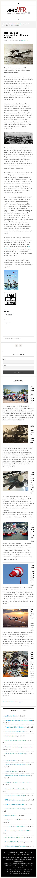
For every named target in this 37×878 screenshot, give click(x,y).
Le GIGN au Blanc (10, 716)
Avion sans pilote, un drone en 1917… (32, 435)
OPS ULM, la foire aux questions (15, 800)
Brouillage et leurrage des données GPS (17, 782)
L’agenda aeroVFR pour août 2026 (32, 573)
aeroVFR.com (25, 852)
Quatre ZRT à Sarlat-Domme (14, 842)
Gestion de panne (10, 736)
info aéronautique (22, 857)
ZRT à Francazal (10, 815)
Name (4, 359)
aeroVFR (18, 11)
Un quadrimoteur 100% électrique (15, 789)
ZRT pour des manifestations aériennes (17, 820)
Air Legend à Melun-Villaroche (32, 394)
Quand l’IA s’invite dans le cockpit (15, 809)
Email (4, 365)
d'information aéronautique (13, 852)
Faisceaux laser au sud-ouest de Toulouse (18, 720)
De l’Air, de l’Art (32, 655)
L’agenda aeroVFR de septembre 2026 (32, 482)
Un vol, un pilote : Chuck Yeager (15, 795)
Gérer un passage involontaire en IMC (17, 831)
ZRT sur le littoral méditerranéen (15, 846)
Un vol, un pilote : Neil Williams (14, 731)
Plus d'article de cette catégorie (13, 702)
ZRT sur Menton (10, 760)
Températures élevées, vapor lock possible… (19, 747)
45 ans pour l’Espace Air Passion (32, 530)
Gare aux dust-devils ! (12, 771)
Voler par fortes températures (14, 804)
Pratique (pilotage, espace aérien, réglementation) (18, 869)
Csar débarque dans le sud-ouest (15, 740)
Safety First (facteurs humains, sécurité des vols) (18, 871)
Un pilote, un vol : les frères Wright (15, 826)
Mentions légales (25, 873)
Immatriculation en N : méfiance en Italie (17, 775)
